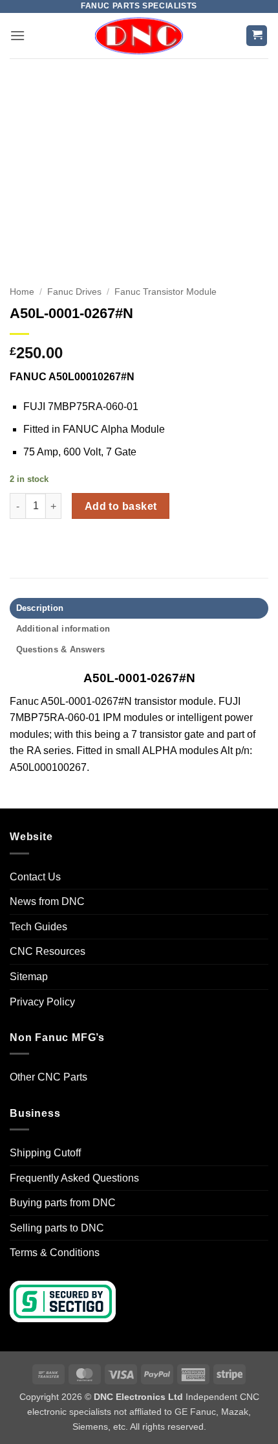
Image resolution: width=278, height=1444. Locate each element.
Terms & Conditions (55, 1252)
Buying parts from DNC (63, 1202)
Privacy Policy (42, 1001)
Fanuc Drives (74, 292)
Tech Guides (38, 926)
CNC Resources (47, 951)
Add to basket (121, 506)
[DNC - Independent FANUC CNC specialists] (139, 35)
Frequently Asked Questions (74, 1178)
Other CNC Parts (48, 1077)
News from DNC (47, 901)
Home (22, 292)
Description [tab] (40, 608)
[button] (17, 35)
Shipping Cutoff (45, 1152)
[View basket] (256, 36)
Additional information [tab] (63, 629)
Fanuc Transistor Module (165, 292)
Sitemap (29, 976)
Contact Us (35, 876)
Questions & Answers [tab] (60, 649)
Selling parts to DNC (57, 1227)
